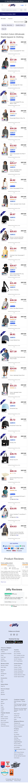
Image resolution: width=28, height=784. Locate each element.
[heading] (14, 285)
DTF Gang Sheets (18, 661)
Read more (3, 581)
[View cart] (25, 5)
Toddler (2, 709)
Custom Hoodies (18, 669)
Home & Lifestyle (5, 688)
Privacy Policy (17, 743)
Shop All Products (5, 726)
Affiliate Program (18, 736)
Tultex (17, 499)
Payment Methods (18, 726)
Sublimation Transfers (19, 657)
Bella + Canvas (4, 716)
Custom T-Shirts (18, 667)
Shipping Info (17, 723)
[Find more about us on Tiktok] (17, 635)
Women (2, 703)
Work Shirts (3, 661)
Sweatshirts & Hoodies (6, 653)
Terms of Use (17, 780)
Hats (2, 679)
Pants (2, 671)
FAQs (15, 719)
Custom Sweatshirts (18, 671)
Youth (2, 707)
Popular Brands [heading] (5, 713)
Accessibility (17, 747)
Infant (2, 710)
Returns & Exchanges (19, 725)
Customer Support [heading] (19, 699)
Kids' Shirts (3, 667)
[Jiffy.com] (12, 5)
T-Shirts (3, 651)
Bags (2, 681)
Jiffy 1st (12, 46)
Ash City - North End (7, 25)
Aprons (2, 692)
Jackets (2, 659)
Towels (2, 690)
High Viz (3, 686)
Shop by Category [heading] (6, 647)
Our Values (16, 734)
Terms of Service (18, 745)
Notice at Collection (18, 754)
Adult (2, 701)
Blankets (3, 694)
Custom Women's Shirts (19, 674)
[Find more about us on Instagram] (14, 635)
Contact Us (16, 715)
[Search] (21, 10)
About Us (16, 730)
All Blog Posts (17, 739)
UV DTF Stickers (18, 659)
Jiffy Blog (16, 738)
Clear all (4, 29)
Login (22, 5)
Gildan (2, 714)
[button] (2, 5)
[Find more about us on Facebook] (11, 635)
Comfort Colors (19, 25)
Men (2, 705)
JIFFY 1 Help (17, 717)
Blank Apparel (4, 649)
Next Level (3, 720)
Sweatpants (3, 673)
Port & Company (5, 722)
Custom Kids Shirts (18, 672)
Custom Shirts (17, 665)
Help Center (17, 713)
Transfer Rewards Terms (20, 749)
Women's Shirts (4, 665)
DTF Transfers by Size (19, 655)
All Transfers (17, 651)
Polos (2, 655)
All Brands (3, 724)
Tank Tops (3, 657)
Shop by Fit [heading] (4, 699)
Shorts (2, 675)
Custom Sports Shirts (19, 676)
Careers (16, 732)
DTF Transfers (17, 653)
